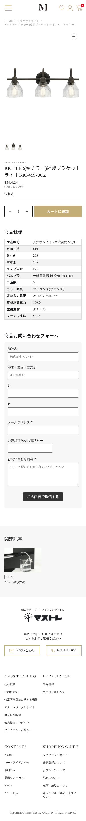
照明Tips (9, 770)
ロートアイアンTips (16, 762)
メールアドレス (20, 422)
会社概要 (9, 684)
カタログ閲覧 (12, 714)
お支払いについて (54, 770)
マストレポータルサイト (19, 707)
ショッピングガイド (55, 754)
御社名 (12, 349)
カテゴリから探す (54, 691)
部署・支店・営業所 (22, 367)
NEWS (8, 785)
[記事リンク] (22, 567)
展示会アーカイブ (15, 777)
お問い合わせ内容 (22, 459)
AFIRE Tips (11, 793)
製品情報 (48, 684)
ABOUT (9, 754)
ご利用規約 (11, 691)
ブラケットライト (28, 20)
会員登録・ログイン (16, 722)
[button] (8, 8)
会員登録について (54, 762)
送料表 (9, 194)
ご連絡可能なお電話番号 (25, 440)
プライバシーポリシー (18, 730)
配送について (51, 777)
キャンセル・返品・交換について (59, 795)
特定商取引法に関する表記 (21, 699)
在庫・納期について (55, 785)
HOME (8, 20)
